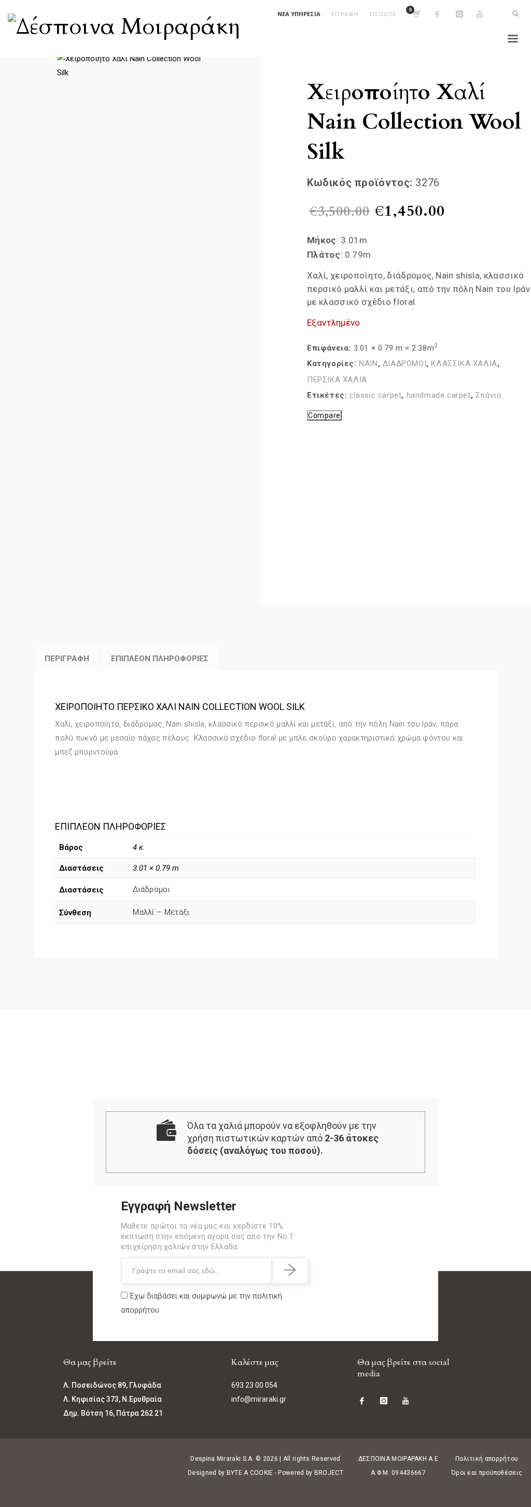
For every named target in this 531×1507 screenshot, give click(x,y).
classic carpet (375, 395)
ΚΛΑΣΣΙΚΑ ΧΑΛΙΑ (464, 363)
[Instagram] (466, 14)
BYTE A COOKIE (250, 1472)
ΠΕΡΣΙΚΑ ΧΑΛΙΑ (337, 379)
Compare (324, 415)
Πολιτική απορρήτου (486, 1458)
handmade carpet (439, 395)
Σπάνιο (489, 395)
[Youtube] (487, 14)
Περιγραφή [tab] (67, 658)
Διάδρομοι (151, 889)
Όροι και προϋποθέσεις (486, 1472)
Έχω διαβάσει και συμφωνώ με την (201, 1303)
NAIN (368, 363)
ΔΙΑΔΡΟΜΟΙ (404, 363)
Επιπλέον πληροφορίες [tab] (159, 658)
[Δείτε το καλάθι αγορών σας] (416, 14)
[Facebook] (445, 14)
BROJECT (328, 1472)
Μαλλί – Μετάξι (161, 912)
